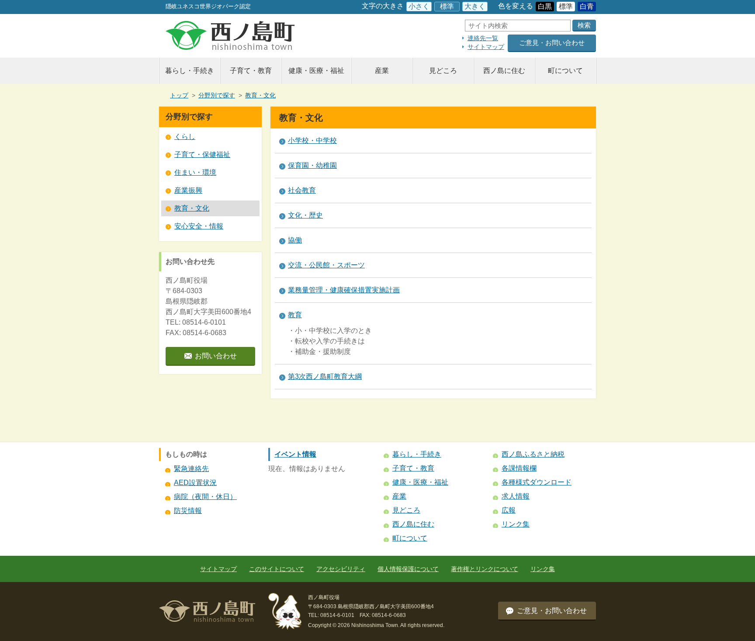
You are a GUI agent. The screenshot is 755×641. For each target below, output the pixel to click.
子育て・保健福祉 (202, 154)
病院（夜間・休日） (205, 496)
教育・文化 (260, 95)
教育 (295, 315)
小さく (419, 6)
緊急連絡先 (191, 468)
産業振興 (188, 190)
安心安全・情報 (198, 226)
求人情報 (516, 496)
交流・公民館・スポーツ (326, 265)
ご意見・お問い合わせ (552, 42)
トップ (179, 95)
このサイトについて (276, 568)
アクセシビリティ (340, 568)
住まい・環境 (195, 172)
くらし (184, 136)
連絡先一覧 (483, 38)
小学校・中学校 (312, 140)
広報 (509, 510)
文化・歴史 (305, 215)
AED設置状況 (195, 482)
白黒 (545, 6)
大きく (474, 6)
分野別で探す (216, 95)
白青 (587, 6)
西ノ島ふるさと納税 (533, 454)
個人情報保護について (408, 568)
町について (565, 70)
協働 (295, 240)
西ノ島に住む (504, 70)
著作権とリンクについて (484, 568)
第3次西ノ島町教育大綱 (325, 376)
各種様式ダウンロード (536, 482)
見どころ (443, 70)
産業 (382, 70)
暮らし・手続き (189, 70)
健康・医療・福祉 (316, 70)
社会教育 (302, 190)
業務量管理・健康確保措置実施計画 (344, 290)
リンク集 (516, 524)
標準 (447, 6)
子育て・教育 (251, 70)
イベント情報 (295, 454)
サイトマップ (486, 46)
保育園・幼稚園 (312, 165)
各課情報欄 (519, 468)
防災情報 (188, 510)
